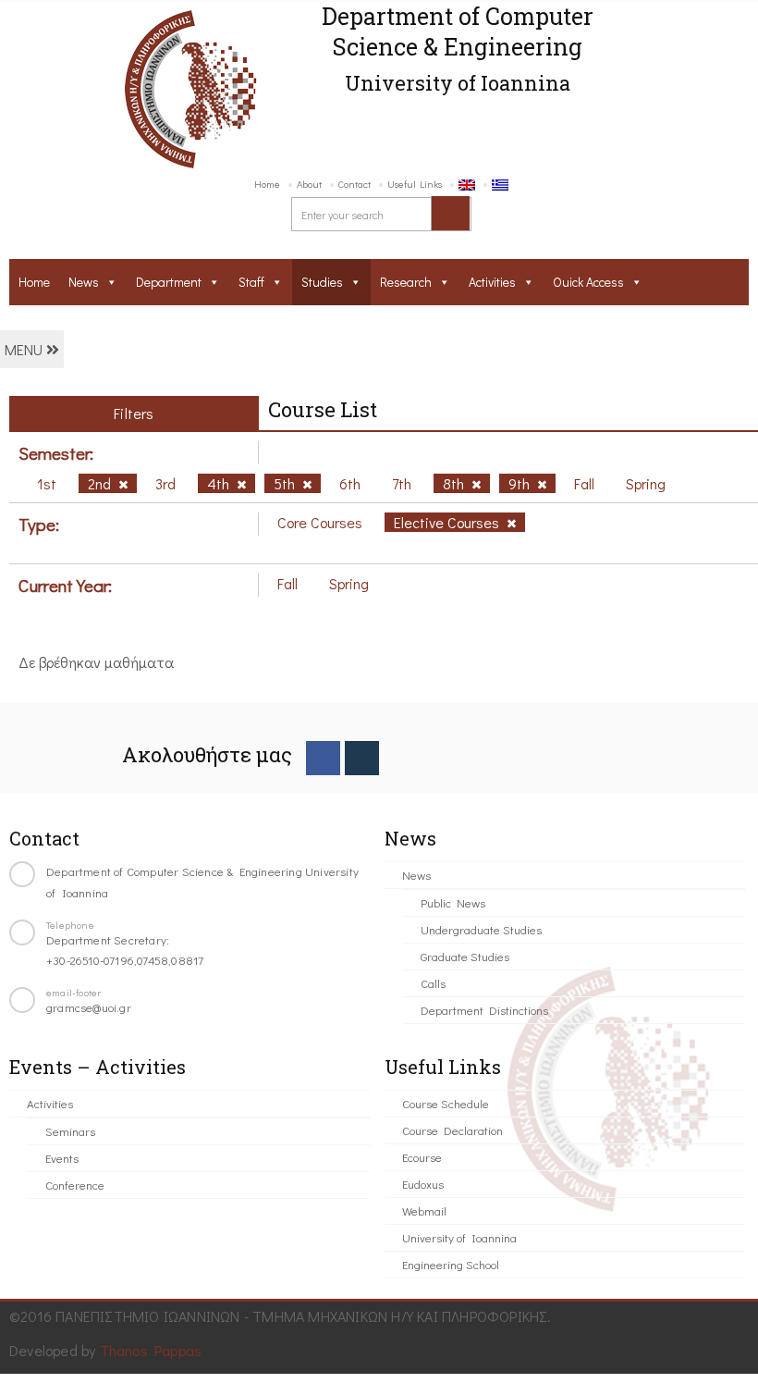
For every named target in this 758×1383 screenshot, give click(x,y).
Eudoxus (423, 1184)
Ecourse (422, 1157)
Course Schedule (445, 1103)
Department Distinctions (484, 1010)
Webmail (424, 1210)
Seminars (70, 1131)
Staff (251, 281)
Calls (433, 983)
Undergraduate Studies (481, 929)
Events (62, 1158)
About (309, 184)
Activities (492, 281)
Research (406, 281)
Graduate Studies (465, 956)
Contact (354, 184)
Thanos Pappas (151, 1350)
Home (267, 184)
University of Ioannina (459, 1237)
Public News (453, 902)
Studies (322, 281)
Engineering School (450, 1264)
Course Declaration (452, 1130)
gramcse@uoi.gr (88, 1007)
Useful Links (414, 184)
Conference (74, 1184)
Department (169, 281)
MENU (25, 349)
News (83, 281)
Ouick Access (588, 281)
